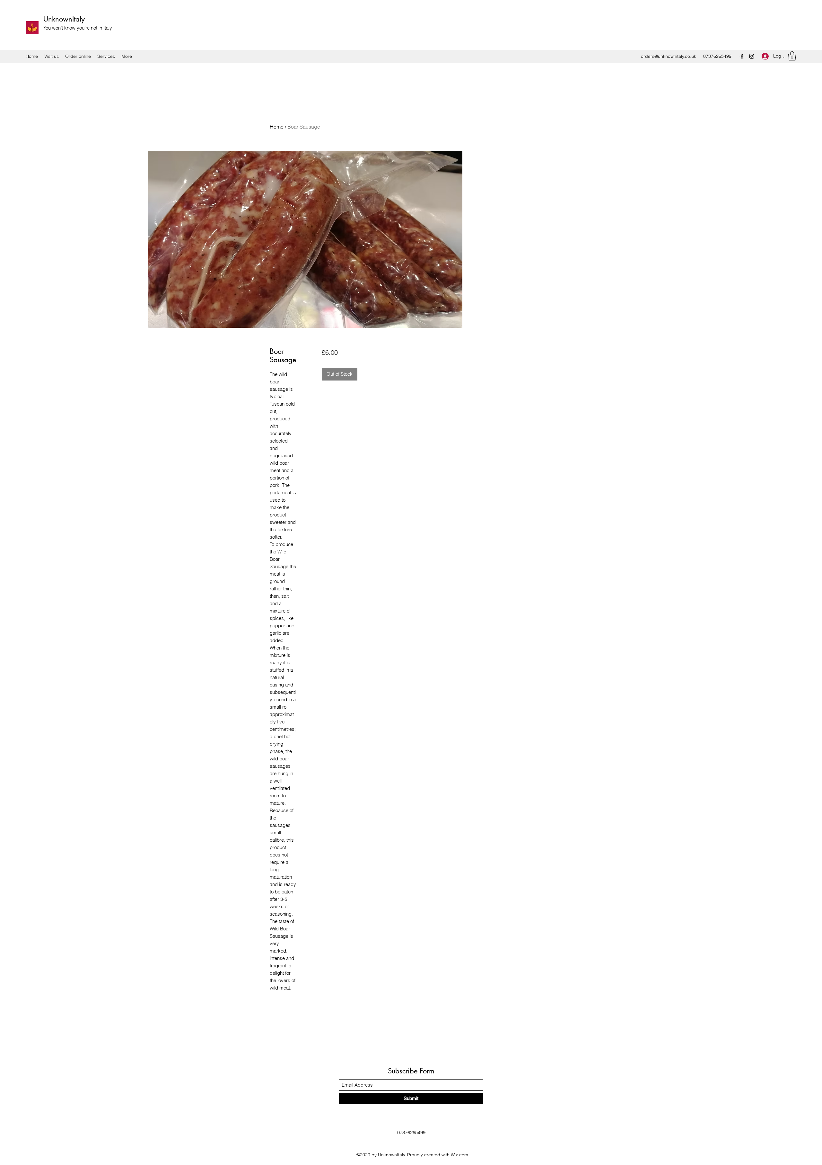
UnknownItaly (64, 18)
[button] (792, 56)
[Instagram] (751, 56)
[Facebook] (742, 56)
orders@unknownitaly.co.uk (668, 56)
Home (277, 126)
